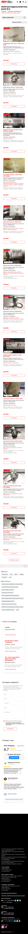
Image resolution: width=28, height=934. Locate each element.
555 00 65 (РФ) (8, 908)
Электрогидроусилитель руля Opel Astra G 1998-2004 (13, 224)
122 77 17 (8, 907)
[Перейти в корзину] (23, 2)
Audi (11, 574)
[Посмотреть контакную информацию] (20, 2)
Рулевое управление (9, 49)
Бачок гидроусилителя (8, 589)
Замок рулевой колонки (8, 609)
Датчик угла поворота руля (9, 604)
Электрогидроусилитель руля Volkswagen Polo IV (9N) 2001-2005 (13, 47)
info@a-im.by (4, 924)
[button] (10, 577)
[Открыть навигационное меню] (26, 2)
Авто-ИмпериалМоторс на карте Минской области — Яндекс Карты (14, 802)
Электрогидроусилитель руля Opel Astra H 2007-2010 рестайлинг (13, 490)
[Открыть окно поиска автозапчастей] (17, 2)
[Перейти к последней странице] (25, 566)
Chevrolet (4, 577)
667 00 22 (9, 913)
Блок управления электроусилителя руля (12, 598)
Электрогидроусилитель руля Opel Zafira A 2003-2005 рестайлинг (13, 178)
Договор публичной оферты (9, 893)
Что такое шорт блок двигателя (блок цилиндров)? (12, 659)
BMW (16, 574)
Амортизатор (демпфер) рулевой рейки (12, 584)
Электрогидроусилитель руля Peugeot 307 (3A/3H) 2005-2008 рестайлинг (12, 134)
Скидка (7, 627)
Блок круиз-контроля (7, 592)
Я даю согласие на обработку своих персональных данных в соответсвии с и (14, 722)
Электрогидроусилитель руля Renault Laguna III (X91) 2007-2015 (13, 359)
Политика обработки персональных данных (13, 895)
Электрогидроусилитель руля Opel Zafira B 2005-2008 (13, 444)
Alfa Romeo (5, 574)
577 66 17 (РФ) (8, 914)
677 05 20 (9, 900)
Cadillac (22, 574)
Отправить (10, 728)
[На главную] (7, 1)
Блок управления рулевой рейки (10, 595)
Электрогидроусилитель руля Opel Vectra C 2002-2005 (13, 90)
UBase (12, 931)
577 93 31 (7, 902)
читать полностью (10, 634)
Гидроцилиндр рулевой (8, 601)
